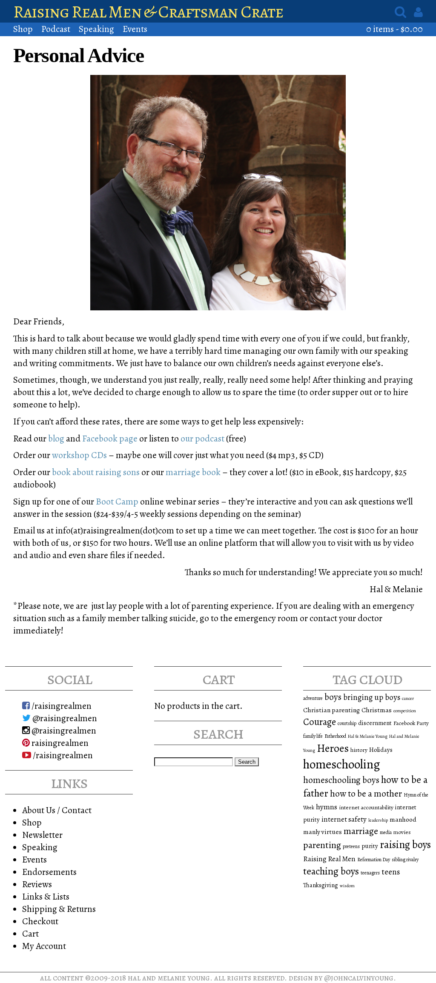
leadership (378, 820)
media (386, 832)
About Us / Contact (57, 810)
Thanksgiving (320, 885)
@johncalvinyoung (358, 977)
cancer (408, 698)
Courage (319, 721)
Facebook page (110, 438)
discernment (375, 723)
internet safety (344, 819)
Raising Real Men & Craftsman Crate (148, 11)
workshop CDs (79, 455)
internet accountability (366, 807)
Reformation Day (373, 859)
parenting (322, 845)
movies (402, 832)
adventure (313, 698)
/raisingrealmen (61, 705)
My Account (44, 946)
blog (56, 438)
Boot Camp (117, 501)
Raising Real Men (329, 859)
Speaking (96, 29)
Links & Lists (45, 896)
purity (369, 846)
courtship (347, 723)
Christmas (376, 709)
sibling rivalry (405, 859)
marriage (361, 831)
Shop (23, 29)
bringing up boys (371, 697)
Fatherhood (335, 736)
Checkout (40, 921)
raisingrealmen (59, 743)
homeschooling (341, 764)
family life (313, 736)
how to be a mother (366, 794)
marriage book (192, 472)
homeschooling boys (341, 780)
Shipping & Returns (59, 909)
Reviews (37, 884)
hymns (326, 807)
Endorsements (49, 871)
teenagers (370, 872)
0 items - (394, 29)
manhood (403, 819)
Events (135, 29)
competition (404, 711)
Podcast (55, 29)
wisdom (347, 886)
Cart (30, 933)
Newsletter (42, 834)
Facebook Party (411, 723)
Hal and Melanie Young (169, 977)
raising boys (405, 844)
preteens (351, 846)
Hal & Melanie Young (367, 736)
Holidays (381, 749)
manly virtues (322, 831)
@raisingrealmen (64, 718)
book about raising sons (96, 472)
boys (332, 697)
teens (391, 871)
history (358, 750)
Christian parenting (331, 709)
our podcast (201, 438)
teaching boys (331, 871)
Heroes (333, 748)
